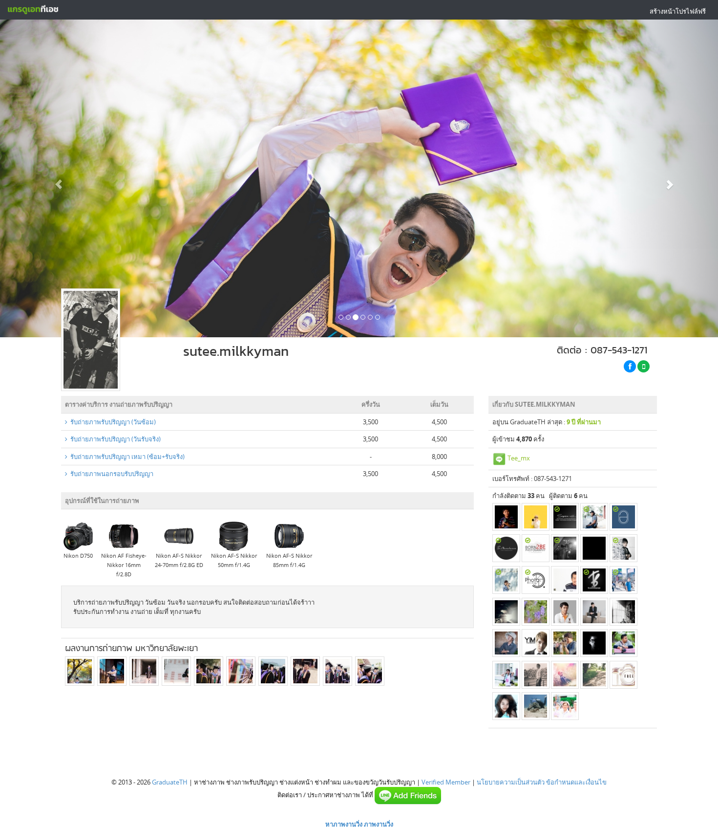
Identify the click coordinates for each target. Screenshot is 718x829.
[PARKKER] (535, 548)
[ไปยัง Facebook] (630, 366)
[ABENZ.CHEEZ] (565, 675)
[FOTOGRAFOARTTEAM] (565, 580)
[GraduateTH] (32, 10)
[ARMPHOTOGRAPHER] (594, 548)
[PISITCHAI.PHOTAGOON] (506, 643)
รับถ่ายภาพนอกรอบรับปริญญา (110, 473)
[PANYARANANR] (506, 675)
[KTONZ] (565, 643)
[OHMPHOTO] (535, 612)
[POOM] (506, 706)
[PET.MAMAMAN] (594, 675)
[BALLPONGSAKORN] (535, 675)
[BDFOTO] (623, 643)
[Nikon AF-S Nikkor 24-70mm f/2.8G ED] (178, 535)
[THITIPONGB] (594, 580)
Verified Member (446, 782)
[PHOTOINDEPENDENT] (506, 517)
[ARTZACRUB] (565, 548)
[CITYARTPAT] (535, 517)
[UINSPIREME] (594, 612)
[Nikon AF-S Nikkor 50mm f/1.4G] (234, 535)
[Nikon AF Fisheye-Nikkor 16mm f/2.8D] (123, 535)
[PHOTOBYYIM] (535, 643)
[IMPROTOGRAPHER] (623, 580)
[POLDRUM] (623, 548)
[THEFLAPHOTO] (623, 517)
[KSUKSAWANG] (594, 517)
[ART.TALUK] (594, 643)
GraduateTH (170, 782)
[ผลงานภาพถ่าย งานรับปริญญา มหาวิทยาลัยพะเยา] (79, 671)
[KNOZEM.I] (535, 580)
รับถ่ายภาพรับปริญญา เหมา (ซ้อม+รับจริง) (126, 456)
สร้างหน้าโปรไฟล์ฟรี (678, 11)
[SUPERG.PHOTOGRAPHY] (565, 517)
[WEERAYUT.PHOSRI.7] (565, 706)
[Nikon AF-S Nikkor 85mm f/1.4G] (289, 535)
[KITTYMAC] (535, 706)
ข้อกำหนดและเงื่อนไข (576, 782)
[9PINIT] (623, 612)
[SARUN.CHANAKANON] (506, 548)
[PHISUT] (565, 612)
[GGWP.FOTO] (506, 612)
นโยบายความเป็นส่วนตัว (511, 782)
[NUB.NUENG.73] (506, 580)
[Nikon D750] (78, 535)
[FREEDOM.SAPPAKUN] (623, 675)
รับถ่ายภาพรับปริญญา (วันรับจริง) (114, 439)
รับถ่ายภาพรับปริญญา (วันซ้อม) (111, 421)
